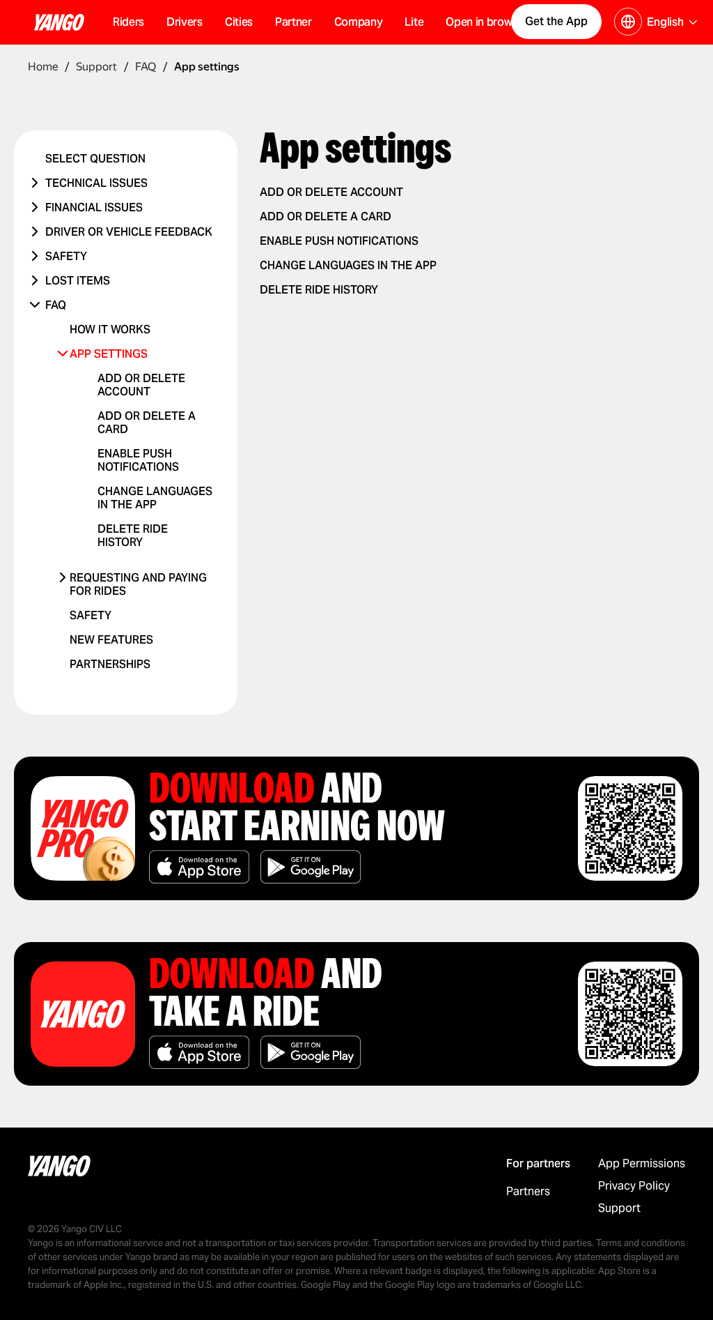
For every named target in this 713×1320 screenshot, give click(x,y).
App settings (109, 354)
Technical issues (96, 183)
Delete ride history (132, 535)
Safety (66, 256)
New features (111, 639)
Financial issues (94, 207)
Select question (95, 158)
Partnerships (110, 664)
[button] (239, 22)
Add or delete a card (325, 216)
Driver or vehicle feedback (128, 231)
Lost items (77, 280)
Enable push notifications (138, 460)
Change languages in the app (154, 498)
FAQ (55, 305)
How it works (110, 329)
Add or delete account (141, 385)
